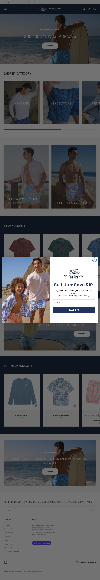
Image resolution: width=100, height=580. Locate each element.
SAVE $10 (74, 309)
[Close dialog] (94, 260)
